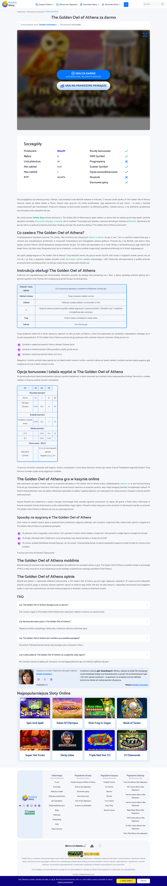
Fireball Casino (109, 782)
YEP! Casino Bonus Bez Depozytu (136, 819)
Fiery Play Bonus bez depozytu (135, 833)
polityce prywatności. (65, 882)
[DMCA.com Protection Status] (91, 854)
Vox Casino (109, 800)
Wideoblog (56, 819)
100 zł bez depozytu (83, 800)
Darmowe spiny (83, 791)
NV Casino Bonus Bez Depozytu (135, 788)
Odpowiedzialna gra (57, 805)
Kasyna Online (45, 4)
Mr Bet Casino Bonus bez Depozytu (135, 827)
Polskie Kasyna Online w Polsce (83, 782)
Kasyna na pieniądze (83, 805)
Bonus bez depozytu (83, 786)
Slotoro (109, 791)
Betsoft (61, 151)
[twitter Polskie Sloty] (24, 805)
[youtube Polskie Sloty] (20, 805)
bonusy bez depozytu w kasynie (48, 221)
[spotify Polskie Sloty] (39, 805)
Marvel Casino (109, 810)
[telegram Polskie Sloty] (27, 805)
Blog (57, 810)
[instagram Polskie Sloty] (31, 805)
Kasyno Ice (125, 483)
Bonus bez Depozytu (69, 4)
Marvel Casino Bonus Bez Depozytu (135, 796)
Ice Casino (109, 786)
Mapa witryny (57, 828)
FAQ (57, 824)
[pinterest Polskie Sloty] (35, 805)
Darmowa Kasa (111, 4)
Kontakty (57, 786)
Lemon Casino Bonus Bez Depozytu (136, 804)
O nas (57, 782)
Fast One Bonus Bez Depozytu (135, 782)
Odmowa (143, 881)
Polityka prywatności (57, 796)
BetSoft (133, 221)
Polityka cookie (57, 791)
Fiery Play (109, 805)
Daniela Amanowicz (47, 24)
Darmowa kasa (83, 796)
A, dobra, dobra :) (126, 881)
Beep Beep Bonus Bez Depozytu (135, 812)
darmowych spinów (74, 259)
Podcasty (56, 814)
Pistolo (109, 796)
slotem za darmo (96, 237)
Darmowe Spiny (90, 4)
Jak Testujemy (56, 800)
